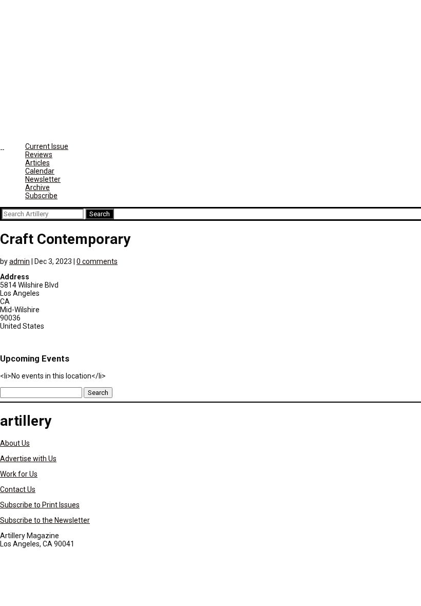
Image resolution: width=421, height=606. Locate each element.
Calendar (39, 171)
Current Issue (46, 146)
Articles (37, 163)
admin (19, 261)
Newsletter (43, 179)
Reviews (38, 154)
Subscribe (41, 196)
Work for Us (18, 474)
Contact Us (17, 489)
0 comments (97, 261)
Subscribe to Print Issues (40, 505)
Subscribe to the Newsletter (45, 520)
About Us (15, 443)
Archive (37, 187)
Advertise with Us (28, 458)
